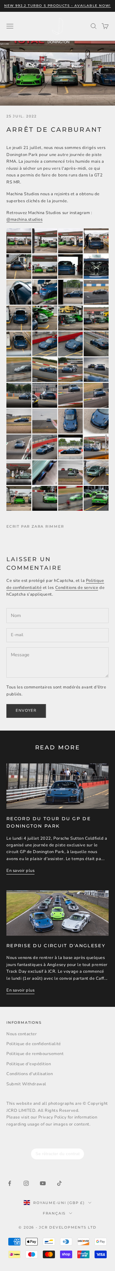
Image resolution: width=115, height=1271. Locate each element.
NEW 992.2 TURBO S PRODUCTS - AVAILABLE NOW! (57, 6)
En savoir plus (20, 870)
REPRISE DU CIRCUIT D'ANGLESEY (55, 945)
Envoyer (26, 710)
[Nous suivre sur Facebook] (9, 1183)
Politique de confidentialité (33, 1044)
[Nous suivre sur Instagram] (26, 1183)
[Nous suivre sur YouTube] (43, 1183)
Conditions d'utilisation (29, 1074)
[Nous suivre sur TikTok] (59, 1183)
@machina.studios (24, 219)
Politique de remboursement (35, 1054)
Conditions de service (76, 588)
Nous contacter (21, 1034)
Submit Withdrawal (26, 1084)
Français (54, 1213)
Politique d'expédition (28, 1064)
